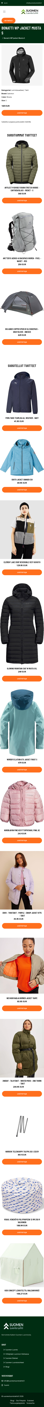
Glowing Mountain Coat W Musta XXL (22, 668)
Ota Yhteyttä (21, 1400)
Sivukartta (30, 1403)
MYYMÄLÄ (8, 21)
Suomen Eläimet (11, 1358)
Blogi (7, 1367)
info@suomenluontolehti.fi (34, 3)
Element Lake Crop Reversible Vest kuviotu (22, 562)
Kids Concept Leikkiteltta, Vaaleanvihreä (22, 1290)
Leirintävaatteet (17, 90)
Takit (27, 90)
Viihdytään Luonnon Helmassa (17, 1354)
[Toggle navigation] (4, 12)
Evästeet (30, 1400)
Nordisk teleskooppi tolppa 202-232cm (22, 1151)
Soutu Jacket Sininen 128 (22, 479)
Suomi (5, 3)
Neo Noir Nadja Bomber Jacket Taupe (22, 998)
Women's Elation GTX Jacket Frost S (22, 759)
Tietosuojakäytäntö (17, 1403)
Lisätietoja (22, 113)
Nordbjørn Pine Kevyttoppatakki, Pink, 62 (22, 830)
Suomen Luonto (11, 1350)
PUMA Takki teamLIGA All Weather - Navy (22, 418)
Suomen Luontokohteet (14, 1362)
